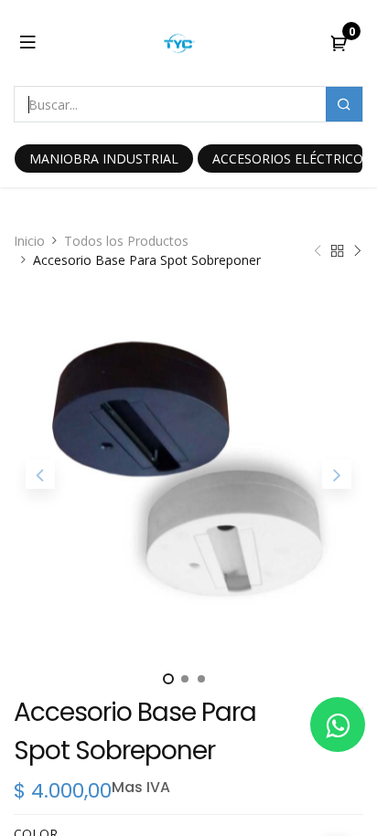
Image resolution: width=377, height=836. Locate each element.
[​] (337, 724)
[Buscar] (344, 104)
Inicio (29, 240)
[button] (40, 474)
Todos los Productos (126, 240)
